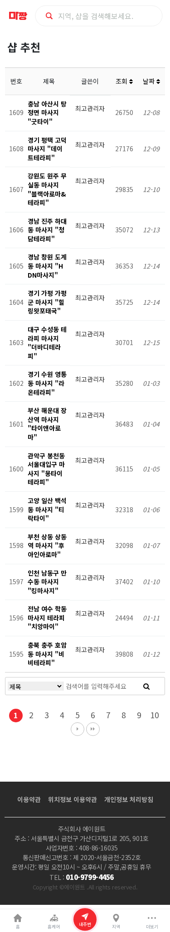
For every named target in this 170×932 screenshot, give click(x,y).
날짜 (149, 81)
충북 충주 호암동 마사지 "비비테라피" (47, 653)
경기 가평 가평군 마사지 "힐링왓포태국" (47, 301)
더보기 (152, 926)
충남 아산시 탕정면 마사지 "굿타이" (47, 112)
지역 (116, 926)
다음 (77, 729)
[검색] (146, 686)
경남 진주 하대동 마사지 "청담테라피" (47, 229)
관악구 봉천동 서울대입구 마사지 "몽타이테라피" (46, 469)
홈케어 (54, 926)
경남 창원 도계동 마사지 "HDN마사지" (47, 265)
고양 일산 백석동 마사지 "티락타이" (47, 509)
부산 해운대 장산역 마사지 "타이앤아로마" (47, 424)
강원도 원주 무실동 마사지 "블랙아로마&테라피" (47, 189)
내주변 (85, 924)
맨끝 (93, 729)
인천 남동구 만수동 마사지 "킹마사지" (47, 581)
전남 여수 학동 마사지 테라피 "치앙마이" (47, 617)
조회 (122, 81)
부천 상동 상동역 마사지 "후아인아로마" (47, 545)
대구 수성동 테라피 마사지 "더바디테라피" (47, 342)
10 (154, 715)
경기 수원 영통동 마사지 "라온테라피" (47, 383)
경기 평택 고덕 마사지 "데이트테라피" (47, 148)
